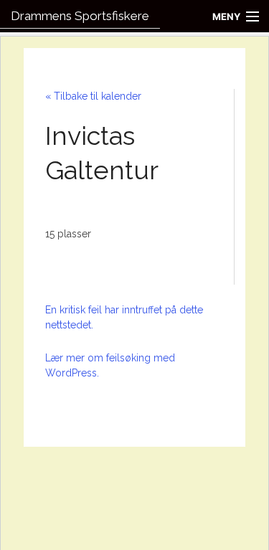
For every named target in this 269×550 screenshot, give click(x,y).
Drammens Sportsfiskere (80, 16)
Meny (226, 16)
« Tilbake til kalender (93, 96)
